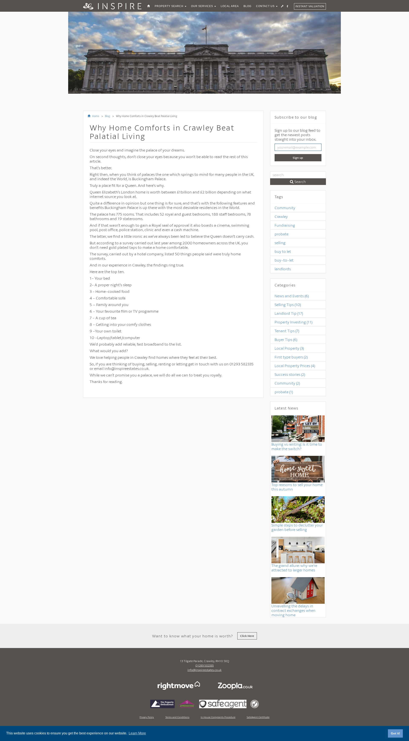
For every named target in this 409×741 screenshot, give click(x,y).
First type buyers (291, 356)
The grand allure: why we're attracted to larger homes (294, 567)
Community (285, 207)
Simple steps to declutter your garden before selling (297, 527)
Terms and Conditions (177, 717)
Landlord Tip (289, 313)
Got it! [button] (395, 733)
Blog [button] (247, 6)
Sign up (298, 158)
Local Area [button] (230, 6)
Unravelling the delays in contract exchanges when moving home (293, 610)
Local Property (289, 348)
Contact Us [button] (265, 6)
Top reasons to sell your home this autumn (297, 487)
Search (300, 181)
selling (280, 242)
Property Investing (293, 322)
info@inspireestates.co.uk (204, 670)
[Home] (148, 6)
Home (95, 116)
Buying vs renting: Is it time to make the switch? (296, 446)
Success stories (290, 374)
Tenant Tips (287, 330)
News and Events (292, 295)
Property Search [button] (169, 6)
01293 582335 (204, 665)
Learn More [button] (137, 733)
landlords (283, 268)
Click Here (247, 636)
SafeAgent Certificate (258, 717)
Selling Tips (288, 304)
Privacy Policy (147, 717)
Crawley (281, 216)
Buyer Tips (286, 339)
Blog (107, 116)
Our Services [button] (202, 6)
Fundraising (285, 225)
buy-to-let (284, 260)
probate (281, 233)
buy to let (283, 251)
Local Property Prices (295, 365)
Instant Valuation (309, 6)
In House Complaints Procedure (218, 717)
